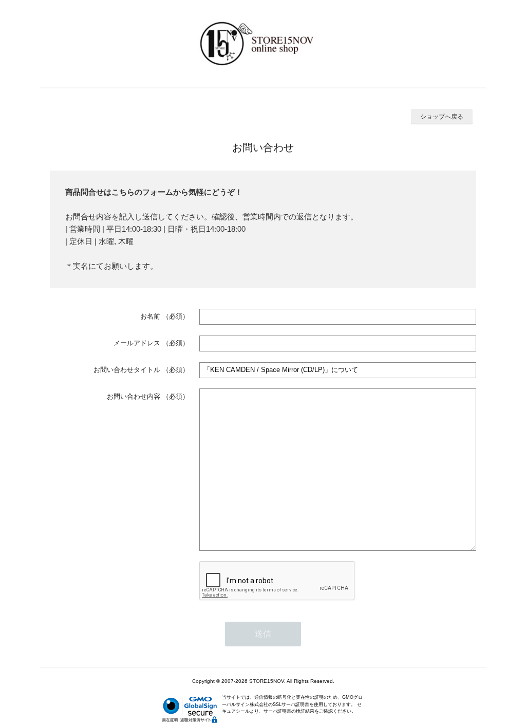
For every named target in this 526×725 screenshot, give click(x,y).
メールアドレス (137, 343)
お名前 (150, 316)
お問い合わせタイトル (126, 370)
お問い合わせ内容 (133, 396)
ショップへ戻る (441, 116)
